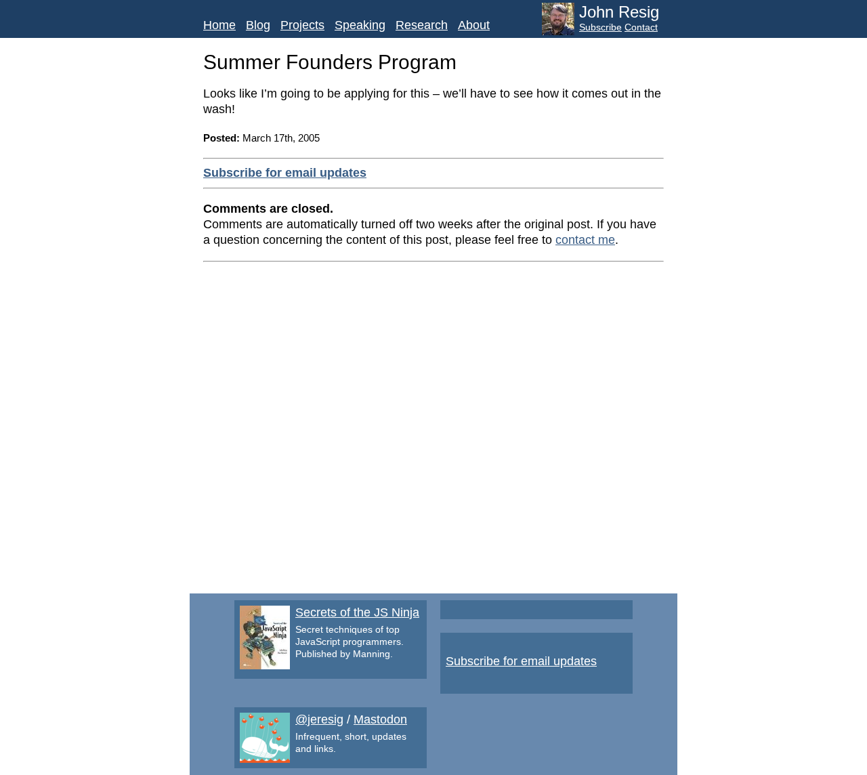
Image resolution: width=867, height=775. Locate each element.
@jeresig (319, 719)
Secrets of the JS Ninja (357, 612)
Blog (258, 25)
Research (422, 25)
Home (219, 25)
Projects (302, 25)
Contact (641, 27)
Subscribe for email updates (284, 173)
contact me (585, 240)
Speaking (360, 25)
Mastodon (380, 719)
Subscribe (600, 27)
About (474, 25)
